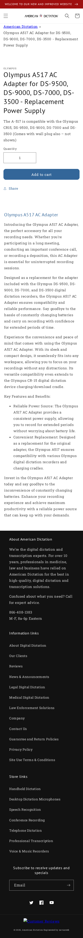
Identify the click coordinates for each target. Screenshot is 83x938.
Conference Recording (27, 820)
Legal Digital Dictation (27, 687)
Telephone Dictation (25, 830)
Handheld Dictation (25, 789)
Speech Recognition (25, 809)
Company (17, 718)
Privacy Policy (21, 749)
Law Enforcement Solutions (32, 708)
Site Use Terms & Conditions (32, 760)
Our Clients (18, 656)
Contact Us (18, 729)
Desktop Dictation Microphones (34, 799)
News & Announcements (29, 677)
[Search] (67, 16)
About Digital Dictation (27, 645)
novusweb (64, 930)
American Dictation (20, 26)
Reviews (16, 666)
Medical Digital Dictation (29, 697)
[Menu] (6, 16)
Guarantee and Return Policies (34, 739)
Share (13, 188)
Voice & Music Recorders (29, 851)
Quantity (10, 149)
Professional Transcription (31, 841)
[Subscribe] (68, 885)
